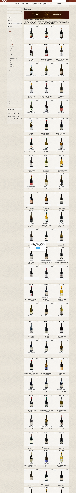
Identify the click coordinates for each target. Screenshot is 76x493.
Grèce (10, 82)
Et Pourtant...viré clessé (31, 317)
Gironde (11, 52)
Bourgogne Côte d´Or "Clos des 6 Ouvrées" (46, 151)
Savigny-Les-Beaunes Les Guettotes (61, 262)
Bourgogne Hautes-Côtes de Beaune (61, 114)
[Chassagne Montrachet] (61, 476)
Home (9, 6)
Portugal (10, 88)
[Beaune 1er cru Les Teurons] (61, 328)
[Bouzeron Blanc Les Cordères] (46, 69)
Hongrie (10, 84)
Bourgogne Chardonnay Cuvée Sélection (31, 77)
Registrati (44, 1)
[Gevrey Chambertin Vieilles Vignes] (31, 420)
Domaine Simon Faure (31, 112)
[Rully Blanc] (31, 125)
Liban (10, 86)
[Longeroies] (46, 457)
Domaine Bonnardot (61, 57)
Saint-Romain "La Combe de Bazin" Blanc (61, 317)
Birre (19, 3)
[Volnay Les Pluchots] (61, 439)
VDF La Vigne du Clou (61, 207)
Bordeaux (11, 42)
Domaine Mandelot (61, 75)
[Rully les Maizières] (46, 309)
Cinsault (12, 115)
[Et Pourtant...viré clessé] (31, 309)
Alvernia (11, 38)
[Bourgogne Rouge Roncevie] (61, 125)
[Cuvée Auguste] (31, 272)
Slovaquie (10, 94)
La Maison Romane (46, 112)
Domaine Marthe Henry (61, 260)
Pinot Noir (15, 118)
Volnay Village (46, 336)
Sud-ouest (12, 66)
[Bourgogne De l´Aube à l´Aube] (46, 235)
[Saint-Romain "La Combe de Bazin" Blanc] (61, 309)
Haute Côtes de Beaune (31, 170)
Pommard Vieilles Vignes (46, 354)
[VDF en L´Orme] (61, 217)
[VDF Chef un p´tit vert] (31, 106)
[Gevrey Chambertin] (31, 328)
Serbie (10, 92)
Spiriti (27, 3)
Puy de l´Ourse (31, 297)
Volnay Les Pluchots (61, 447)
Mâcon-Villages (61, 96)
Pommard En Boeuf (46, 299)
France (10, 31)
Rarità (31, 3)
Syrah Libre (31, 59)
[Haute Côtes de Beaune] (31, 162)
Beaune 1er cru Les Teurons (61, 336)
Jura (10, 56)
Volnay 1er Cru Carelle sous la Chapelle (31, 465)
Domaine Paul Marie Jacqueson (31, 75)
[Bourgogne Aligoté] (61, 69)
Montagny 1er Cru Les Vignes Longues (61, 244)
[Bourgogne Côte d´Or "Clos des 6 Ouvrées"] (46, 143)
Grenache (9, 116)
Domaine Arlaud (61, 131)
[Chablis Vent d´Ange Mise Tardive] (61, 162)
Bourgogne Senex (31, 188)
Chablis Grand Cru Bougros (61, 465)
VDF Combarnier (61, 188)
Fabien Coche (46, 186)
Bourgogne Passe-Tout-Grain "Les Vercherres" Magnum (31, 373)
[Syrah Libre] (31, 51)
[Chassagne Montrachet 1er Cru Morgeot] (46, 439)
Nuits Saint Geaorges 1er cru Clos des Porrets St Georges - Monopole (46, 410)
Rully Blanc (31, 133)
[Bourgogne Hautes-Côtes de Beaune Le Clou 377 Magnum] (61, 383)
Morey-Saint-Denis (31, 447)
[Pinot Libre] (61, 32)
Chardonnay (15, 113)
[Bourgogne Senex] (31, 180)
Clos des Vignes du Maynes (61, 278)
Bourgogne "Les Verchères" (61, 151)
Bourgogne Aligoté (61, 77)
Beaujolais (11, 40)
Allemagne (11, 70)
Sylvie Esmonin (31, 334)
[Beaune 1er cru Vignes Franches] (31, 383)
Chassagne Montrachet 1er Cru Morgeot (46, 447)
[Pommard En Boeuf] (46, 291)
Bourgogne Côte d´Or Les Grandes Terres (46, 96)
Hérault (11, 54)
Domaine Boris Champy (46, 297)
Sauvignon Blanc (10, 119)
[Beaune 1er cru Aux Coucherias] (31, 346)
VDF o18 (31, 225)
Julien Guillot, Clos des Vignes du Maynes (31, 278)
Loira (10, 60)
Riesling (20, 118)
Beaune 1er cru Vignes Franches (31, 391)
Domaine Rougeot (46, 131)
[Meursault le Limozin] (61, 346)
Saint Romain (46, 188)
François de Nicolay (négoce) (46, 260)
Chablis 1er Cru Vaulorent (61, 299)
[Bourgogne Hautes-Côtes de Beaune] (61, 106)
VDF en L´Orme (61, 225)
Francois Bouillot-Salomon (31, 38)
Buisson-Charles (61, 334)
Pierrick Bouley (46, 334)
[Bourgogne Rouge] (46, 106)
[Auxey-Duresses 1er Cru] (31, 402)
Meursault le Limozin (61, 354)
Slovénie (10, 96)
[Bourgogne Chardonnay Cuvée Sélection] (31, 69)
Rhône (11, 62)
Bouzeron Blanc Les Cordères (46, 77)
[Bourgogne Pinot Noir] (61, 420)
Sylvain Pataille (46, 371)
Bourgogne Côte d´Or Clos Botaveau (61, 59)
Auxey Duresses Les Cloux (61, 410)
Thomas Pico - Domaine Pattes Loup (46, 426)
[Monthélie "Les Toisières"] (46, 217)
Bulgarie (10, 76)
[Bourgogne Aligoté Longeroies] (46, 365)
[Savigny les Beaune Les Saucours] (31, 476)
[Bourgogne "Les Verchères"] (61, 143)
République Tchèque (12, 90)
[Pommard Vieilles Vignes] (46, 346)
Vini (16, 3)
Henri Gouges (46, 408)
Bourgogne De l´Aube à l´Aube (46, 244)
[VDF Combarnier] (61, 180)
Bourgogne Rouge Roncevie (61, 133)
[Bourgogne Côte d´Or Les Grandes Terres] (46, 88)
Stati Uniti (11, 80)
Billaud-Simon (61, 297)
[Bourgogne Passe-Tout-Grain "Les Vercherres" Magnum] (31, 365)
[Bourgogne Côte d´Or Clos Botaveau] (61, 51)
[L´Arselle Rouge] (31, 32)
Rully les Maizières (46, 317)
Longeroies (46, 465)
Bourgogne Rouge (46, 114)
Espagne (10, 78)
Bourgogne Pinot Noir (61, 428)
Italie (10, 68)
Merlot (17, 116)
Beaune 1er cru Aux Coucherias (31, 354)
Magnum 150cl (31, 358)
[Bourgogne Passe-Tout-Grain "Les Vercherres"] (46, 125)
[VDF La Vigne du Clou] (61, 199)
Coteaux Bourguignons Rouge (46, 59)
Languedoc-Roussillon (14, 58)
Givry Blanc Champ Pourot (46, 207)
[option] (46, 15)
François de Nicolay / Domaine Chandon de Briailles (31, 481)
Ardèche (11, 36)
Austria (10, 74)
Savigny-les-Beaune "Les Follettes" (31, 299)
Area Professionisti (38, 3)
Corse (11, 48)
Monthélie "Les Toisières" (46, 225)
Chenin (9, 115)
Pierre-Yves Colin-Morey (61, 371)
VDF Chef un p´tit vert (31, 114)
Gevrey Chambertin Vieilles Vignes (31, 428)
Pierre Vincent (61, 426)
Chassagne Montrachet (61, 484)
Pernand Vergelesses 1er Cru (46, 262)
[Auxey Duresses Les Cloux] (61, 402)
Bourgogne (11, 44)
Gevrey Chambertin (31, 336)
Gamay (16, 115)
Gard (10, 50)
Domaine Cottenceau (61, 149)
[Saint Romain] (46, 180)
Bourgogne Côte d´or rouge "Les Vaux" (31, 151)
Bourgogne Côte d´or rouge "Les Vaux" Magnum (46, 484)
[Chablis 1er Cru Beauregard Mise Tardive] (46, 420)
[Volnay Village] (46, 328)
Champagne (12, 46)
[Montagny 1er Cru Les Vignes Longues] (61, 235)
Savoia (11, 64)
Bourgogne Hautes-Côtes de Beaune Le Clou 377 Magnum (61, 391)
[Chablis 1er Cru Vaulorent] (61, 291)
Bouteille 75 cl (31, 44)
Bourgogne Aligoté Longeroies (46, 373)
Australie (10, 72)
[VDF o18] (31, 217)
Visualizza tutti (10, 122)
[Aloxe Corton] (31, 254)
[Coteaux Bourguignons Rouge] (46, 51)
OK (38, 248)
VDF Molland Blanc (31, 96)
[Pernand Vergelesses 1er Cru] (46, 254)
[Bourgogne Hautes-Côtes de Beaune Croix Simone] (31, 199)
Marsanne (13, 116)
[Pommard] (46, 272)
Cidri (23, 3)
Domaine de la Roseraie (31, 186)
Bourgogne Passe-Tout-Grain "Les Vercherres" (46, 133)
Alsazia (11, 34)
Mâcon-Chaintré (46, 170)
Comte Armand (31, 408)
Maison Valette (61, 94)
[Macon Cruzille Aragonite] (31, 235)
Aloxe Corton (31, 262)
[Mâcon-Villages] (61, 88)
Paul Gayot (31, 260)
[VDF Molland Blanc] (31, 88)
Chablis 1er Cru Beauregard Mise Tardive (46, 428)
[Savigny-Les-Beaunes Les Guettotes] (61, 254)
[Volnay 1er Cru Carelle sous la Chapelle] (31, 457)
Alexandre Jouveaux (61, 186)
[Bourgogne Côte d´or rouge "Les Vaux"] (31, 143)
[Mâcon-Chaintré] (46, 162)
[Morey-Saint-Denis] (31, 439)
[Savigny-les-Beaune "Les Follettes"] (31, 291)
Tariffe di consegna (48, 3)
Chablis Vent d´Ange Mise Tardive (61, 170)
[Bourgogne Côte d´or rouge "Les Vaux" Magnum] (46, 476)
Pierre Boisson (61, 408)
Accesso (49, 1)
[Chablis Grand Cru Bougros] (61, 457)
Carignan (9, 113)
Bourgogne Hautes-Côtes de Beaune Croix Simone (31, 207)
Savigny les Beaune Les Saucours (31, 484)
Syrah (16, 119)
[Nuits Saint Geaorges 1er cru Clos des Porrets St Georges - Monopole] (46, 402)
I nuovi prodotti (57, 3)
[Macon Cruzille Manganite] (61, 272)
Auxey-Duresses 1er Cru (31, 410)
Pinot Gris (9, 118)
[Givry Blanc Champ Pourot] (46, 199)
